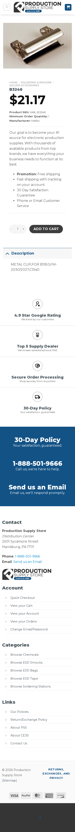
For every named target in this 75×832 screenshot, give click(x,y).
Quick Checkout (22, 598)
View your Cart (21, 606)
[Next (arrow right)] (16, 825)
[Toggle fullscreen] (16, 807)
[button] (7, 7)
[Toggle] (7, 253)
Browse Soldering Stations (30, 686)
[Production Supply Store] (37, 7)
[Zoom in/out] (4, 807)
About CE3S (19, 735)
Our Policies (19, 712)
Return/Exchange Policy (28, 720)
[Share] (28, 807)
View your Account (24, 613)
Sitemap (9, 780)
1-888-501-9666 (37, 463)
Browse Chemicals (24, 655)
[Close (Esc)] (41, 807)
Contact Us (18, 743)
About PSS (18, 727)
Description (22, 253)
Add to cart (46, 229)
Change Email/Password (29, 629)
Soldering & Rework (36, 82)
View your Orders (23, 621)
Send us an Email (37, 487)
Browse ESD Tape (24, 678)
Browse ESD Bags (24, 670)
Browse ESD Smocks (26, 662)
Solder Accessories (24, 85)
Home (13, 82)
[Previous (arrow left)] (4, 825)
